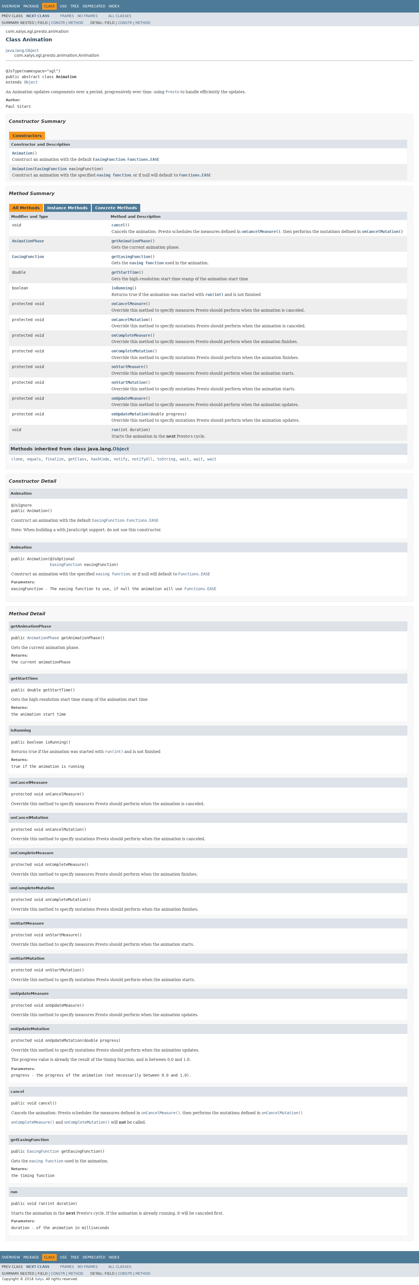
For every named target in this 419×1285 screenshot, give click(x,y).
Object (31, 82)
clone (17, 459)
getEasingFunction (130, 256)
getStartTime (125, 272)
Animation (22, 153)
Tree (74, 6)
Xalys (39, 1279)
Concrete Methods (116, 208)
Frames (67, 16)
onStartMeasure (127, 366)
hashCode (100, 459)
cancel (118, 225)
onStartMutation (128, 382)
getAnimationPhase (130, 241)
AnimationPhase (28, 241)
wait (184, 459)
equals (34, 459)
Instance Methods (67, 208)
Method (75, 23)
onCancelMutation (129, 319)
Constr (58, 23)
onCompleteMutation (131, 351)
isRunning (121, 288)
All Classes (119, 16)
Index (114, 6)
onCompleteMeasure (130, 335)
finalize (54, 459)
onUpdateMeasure (128, 398)
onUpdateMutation (129, 414)
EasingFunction (51, 169)
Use (63, 6)
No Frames (88, 16)
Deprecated (94, 6)
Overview (11, 6)
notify (120, 459)
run (114, 429)
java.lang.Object (22, 50)
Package (31, 6)
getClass (77, 459)
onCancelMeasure (128, 303)
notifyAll (142, 459)
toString (166, 459)
